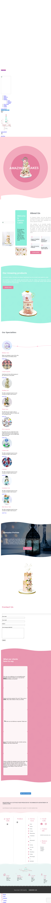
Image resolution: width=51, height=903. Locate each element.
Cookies (9, 103)
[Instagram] (46, 824)
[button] (7, 824)
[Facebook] (42, 824)
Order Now (3, 70)
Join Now (3, 136)
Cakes (8, 100)
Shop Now (47, 72)
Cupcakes (9, 101)
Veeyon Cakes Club (5, 110)
